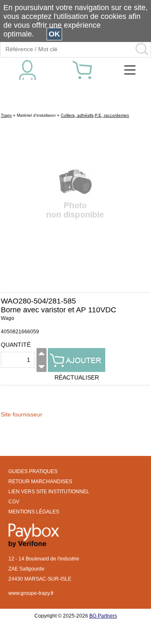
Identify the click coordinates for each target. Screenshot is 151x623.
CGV (13, 502)
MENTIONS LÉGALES (33, 512)
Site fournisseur (21, 414)
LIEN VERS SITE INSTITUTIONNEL (48, 492)
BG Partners (103, 616)
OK (54, 34)
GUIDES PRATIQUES (32, 471)
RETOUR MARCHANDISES (40, 481)
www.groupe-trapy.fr (31, 593)
